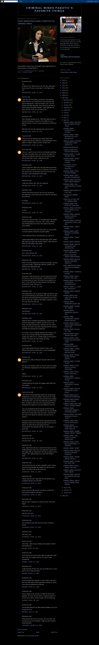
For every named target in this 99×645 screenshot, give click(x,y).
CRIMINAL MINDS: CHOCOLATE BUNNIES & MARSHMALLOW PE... (71, 410)
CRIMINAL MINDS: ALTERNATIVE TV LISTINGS (69, 130)
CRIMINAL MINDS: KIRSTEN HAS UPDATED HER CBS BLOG (71, 476)
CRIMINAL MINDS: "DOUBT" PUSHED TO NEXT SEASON (71, 160)
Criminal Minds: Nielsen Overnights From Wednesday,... (69, 166)
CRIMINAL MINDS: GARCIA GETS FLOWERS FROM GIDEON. (71, 482)
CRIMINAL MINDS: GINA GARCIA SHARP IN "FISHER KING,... (72, 186)
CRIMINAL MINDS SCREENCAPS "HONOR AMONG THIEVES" (71, 318)
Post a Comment (22, 629)
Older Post (54, 632)
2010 (63, 90)
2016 (63, 80)
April (65, 120)
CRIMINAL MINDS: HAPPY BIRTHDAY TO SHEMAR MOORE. (71, 233)
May (65, 117)
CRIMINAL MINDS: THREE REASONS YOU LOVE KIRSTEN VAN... (71, 136)
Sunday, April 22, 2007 (30, 562)
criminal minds (27, 72)
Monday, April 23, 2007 (31, 587)
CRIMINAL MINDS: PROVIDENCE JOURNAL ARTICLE (71, 384)
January (66, 492)
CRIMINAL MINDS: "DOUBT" (71, 448)
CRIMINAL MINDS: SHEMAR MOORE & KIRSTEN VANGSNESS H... (71, 216)
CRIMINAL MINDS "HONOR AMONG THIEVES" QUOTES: (71, 356)
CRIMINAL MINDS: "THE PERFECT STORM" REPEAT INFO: (70, 437)
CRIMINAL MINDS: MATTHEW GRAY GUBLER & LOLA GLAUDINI (72, 209)
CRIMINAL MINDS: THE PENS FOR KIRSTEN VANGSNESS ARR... (72, 282)
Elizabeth (24, 357)
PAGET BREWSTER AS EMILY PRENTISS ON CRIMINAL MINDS (72, 267)
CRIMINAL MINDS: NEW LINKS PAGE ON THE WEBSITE (70, 297)
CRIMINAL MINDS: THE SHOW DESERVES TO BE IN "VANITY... (72, 416)
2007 (63, 98)
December (67, 100)
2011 (63, 88)
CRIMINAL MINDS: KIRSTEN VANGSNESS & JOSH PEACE (71, 390)
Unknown (24, 97)
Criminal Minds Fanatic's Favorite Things (49, 9)
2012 (63, 85)
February (66, 490)
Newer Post (21, 632)
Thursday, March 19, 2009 (32, 625)
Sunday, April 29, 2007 (30, 600)
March (66, 487)
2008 (63, 95)
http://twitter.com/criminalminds (70, 57)
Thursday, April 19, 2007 (31, 472)
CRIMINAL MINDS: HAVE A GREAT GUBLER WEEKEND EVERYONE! (72, 325)
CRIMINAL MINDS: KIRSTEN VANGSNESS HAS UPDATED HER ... (71, 246)
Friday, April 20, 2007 (30, 548)
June (65, 115)
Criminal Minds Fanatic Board (68, 72)
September (67, 107)
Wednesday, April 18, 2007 (32, 92)
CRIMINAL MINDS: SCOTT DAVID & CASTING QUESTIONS (71, 367)
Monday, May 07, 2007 (30, 612)
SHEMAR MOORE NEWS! (70, 147)
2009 (63, 93)
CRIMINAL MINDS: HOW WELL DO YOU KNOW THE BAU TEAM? (72, 124)
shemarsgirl (25, 149)
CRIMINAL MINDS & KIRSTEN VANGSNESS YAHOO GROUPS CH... (72, 143)
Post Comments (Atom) (32, 635)
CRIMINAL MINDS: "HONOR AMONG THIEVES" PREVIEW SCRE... (71, 350)
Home (37, 632)
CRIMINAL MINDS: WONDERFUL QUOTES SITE (70, 312)
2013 (63, 83)
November (67, 102)
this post (70, 45)
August (66, 110)
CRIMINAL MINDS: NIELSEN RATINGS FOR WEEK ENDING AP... (71, 261)
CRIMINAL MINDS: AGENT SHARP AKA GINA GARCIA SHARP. (71, 340)
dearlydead (25, 136)
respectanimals (26, 392)
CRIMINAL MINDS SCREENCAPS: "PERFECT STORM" (72, 378)
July (65, 112)
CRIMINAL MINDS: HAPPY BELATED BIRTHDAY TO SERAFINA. (71, 443)
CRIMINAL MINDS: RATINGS (71, 241)
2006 (63, 495)
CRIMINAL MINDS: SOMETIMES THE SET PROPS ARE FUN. (70, 427)
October (66, 105)
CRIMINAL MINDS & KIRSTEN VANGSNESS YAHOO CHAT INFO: (72, 222)
